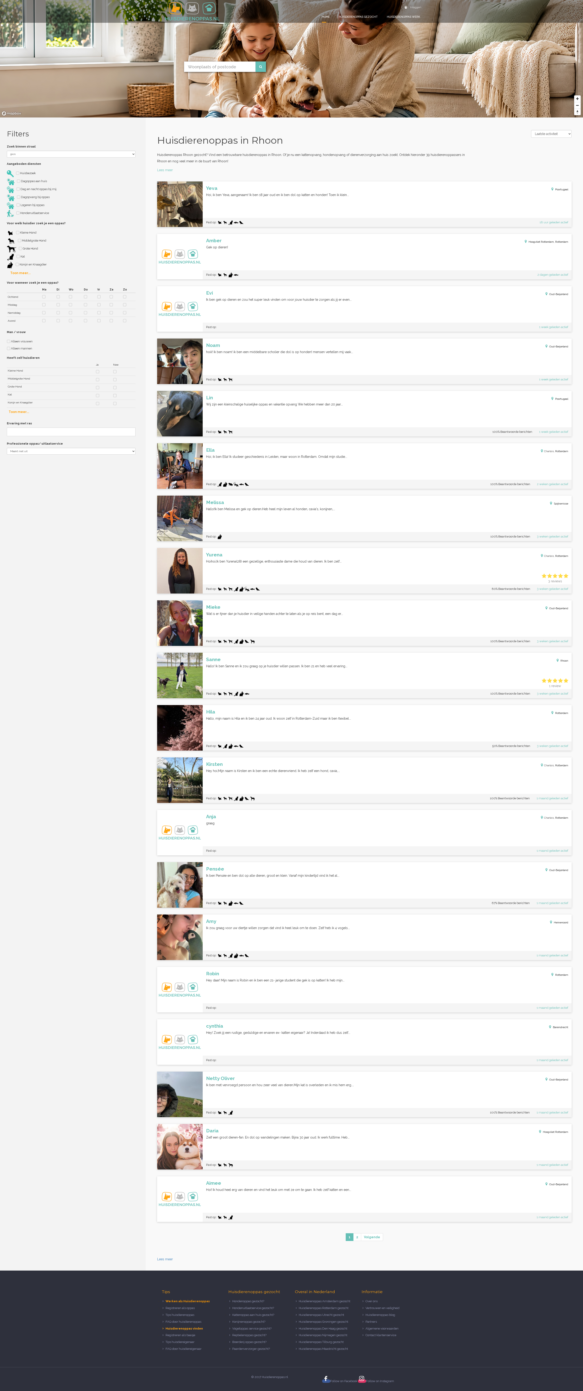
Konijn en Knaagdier (33, 264)
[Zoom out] (577, 105)
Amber (214, 240)
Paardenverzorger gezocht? (251, 1348)
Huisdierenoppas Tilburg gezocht (321, 1342)
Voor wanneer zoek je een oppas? (33, 282)
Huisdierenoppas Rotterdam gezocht (323, 1308)
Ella (210, 450)
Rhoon (564, 660)
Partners (371, 1321)
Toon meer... (20, 273)
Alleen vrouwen (21, 341)
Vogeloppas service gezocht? (251, 1328)
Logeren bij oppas (32, 205)
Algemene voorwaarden (382, 1328)
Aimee (213, 1183)
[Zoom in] (577, 98)
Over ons (372, 1301)
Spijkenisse (561, 503)
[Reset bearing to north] (577, 112)
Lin (209, 397)
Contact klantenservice (381, 1335)
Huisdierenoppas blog (380, 1315)
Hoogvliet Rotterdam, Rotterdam (548, 241)
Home (326, 16)
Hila (210, 712)
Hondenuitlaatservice (34, 213)
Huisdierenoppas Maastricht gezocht (323, 1348)
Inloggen (415, 7)
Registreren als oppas (180, 1308)
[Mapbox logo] (11, 113)
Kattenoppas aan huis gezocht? (253, 1315)
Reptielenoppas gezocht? (249, 1335)
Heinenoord (561, 922)
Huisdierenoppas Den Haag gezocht (323, 1328)
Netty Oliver (220, 1078)
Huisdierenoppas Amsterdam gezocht (324, 1301)
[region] (291, 58)
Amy (211, 921)
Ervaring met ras (19, 423)
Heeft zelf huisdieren (23, 357)
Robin (212, 973)
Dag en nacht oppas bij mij (38, 189)
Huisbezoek (27, 173)
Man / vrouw (16, 332)
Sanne (213, 659)
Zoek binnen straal (21, 146)
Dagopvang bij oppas (35, 197)
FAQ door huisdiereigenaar (184, 1348)
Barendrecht (560, 1027)
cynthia (214, 1026)
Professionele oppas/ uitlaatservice (35, 443)
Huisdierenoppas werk (403, 16)
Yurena (214, 555)
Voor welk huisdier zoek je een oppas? (36, 223)
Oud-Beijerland (558, 294)
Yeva (211, 188)
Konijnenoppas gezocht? (248, 1321)
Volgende (372, 1237)
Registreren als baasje (180, 1335)
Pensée (215, 869)
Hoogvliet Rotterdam (555, 1132)
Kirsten (214, 764)
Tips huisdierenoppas (180, 1315)
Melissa (215, 502)
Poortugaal (561, 189)
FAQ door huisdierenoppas (184, 1321)
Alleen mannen (21, 348)
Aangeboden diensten (24, 164)
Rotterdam (561, 451)
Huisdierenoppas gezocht (358, 16)
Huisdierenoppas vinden (184, 1328)
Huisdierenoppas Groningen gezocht (323, 1321)
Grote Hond (30, 248)
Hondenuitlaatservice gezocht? (253, 1308)
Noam (213, 345)
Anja (211, 816)
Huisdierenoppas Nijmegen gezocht (323, 1335)
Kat (22, 256)
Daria (212, 1131)
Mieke (213, 607)
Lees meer (165, 170)
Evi (209, 293)
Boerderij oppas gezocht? (249, 1342)
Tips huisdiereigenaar (180, 1342)
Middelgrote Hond (33, 240)
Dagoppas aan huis (33, 181)
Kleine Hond (27, 232)
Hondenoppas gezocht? (248, 1301)
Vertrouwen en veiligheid (382, 1308)
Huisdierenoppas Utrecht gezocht (321, 1315)
